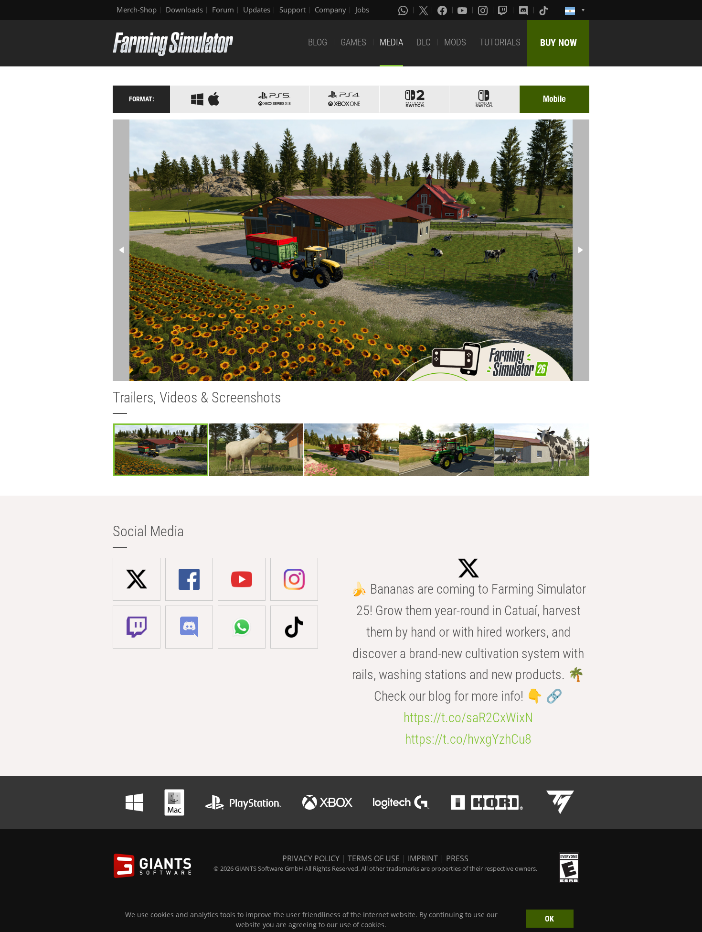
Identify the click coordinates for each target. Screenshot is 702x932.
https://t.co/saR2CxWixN (468, 718)
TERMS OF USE (374, 858)
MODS (455, 42)
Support (292, 9)
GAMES (353, 42)
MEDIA (391, 42)
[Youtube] (463, 10)
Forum (223, 9)
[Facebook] (443, 10)
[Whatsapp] (404, 10)
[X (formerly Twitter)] (423, 10)
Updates (256, 9)
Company (330, 9)
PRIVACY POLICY (311, 858)
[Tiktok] (544, 10)
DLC (423, 42)
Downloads (184, 9)
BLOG (317, 42)
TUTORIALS (500, 42)
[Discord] (524, 10)
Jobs (362, 9)
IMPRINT (423, 858)
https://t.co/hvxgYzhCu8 (468, 739)
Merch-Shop (137, 9)
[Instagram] (483, 10)
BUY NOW (558, 42)
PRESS (457, 858)
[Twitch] (504, 10)
